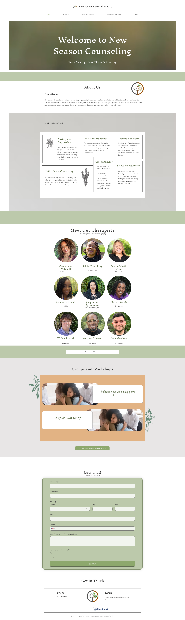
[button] (66, 250)
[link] (117, 393)
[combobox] (70, 509)
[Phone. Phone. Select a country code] (53, 528)
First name (54, 482)
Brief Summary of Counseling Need (64, 534)
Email (52, 515)
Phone (53, 524)
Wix (113, 616)
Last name (54, 492)
